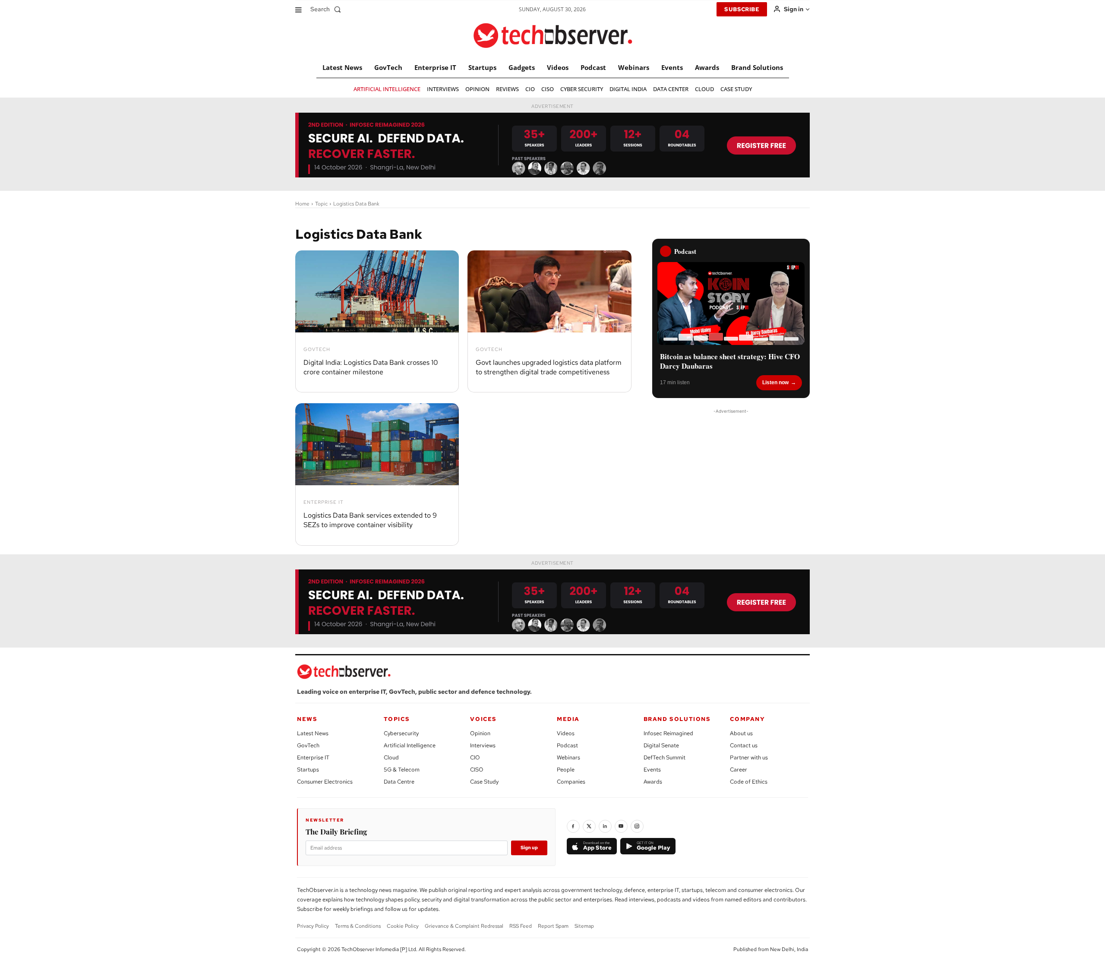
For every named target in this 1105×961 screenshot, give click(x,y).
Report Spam (553, 926)
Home (302, 203)
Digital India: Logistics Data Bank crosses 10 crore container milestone (370, 367)
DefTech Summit (664, 757)
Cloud (391, 757)
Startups (308, 769)
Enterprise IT (323, 502)
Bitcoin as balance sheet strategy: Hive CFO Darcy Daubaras (730, 361)
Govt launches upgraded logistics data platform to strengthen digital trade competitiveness (549, 367)
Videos (566, 733)
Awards (653, 781)
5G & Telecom (402, 769)
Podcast (567, 745)
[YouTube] (621, 826)
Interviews (483, 745)
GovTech (316, 349)
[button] (327, 9)
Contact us (744, 745)
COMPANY (747, 719)
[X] (589, 826)
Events (652, 769)
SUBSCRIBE (741, 9)
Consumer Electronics (325, 781)
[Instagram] (637, 826)
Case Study (484, 781)
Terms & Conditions (358, 926)
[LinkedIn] (605, 826)
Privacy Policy (313, 926)
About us (741, 733)
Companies (571, 781)
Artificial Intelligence (410, 745)
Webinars (568, 757)
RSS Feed (520, 926)
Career (738, 769)
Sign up (529, 847)
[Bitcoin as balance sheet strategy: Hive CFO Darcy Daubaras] (731, 303)
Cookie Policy (403, 926)
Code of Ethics (748, 781)
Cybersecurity (401, 733)
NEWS (307, 719)
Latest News (312, 733)
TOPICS (397, 719)
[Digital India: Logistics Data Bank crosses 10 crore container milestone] (377, 291)
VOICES (483, 719)
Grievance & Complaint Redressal (464, 926)
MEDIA (568, 719)
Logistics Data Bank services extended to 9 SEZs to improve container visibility (370, 520)
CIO (475, 757)
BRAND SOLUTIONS (677, 719)
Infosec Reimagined (668, 733)
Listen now (775, 382)
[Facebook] (573, 826)
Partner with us (749, 757)
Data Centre (399, 781)
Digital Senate (661, 745)
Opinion (480, 733)
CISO (476, 769)
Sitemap (584, 926)
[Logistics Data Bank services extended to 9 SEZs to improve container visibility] (377, 444)
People (566, 769)
